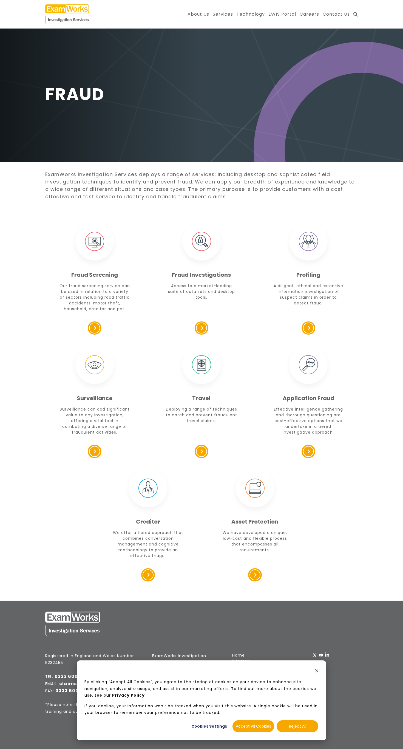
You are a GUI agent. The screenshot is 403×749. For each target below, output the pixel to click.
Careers (309, 14)
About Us (198, 14)
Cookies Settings (209, 726)
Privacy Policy (128, 695)
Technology (251, 14)
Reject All (297, 726)
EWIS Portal (282, 14)
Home (238, 655)
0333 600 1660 (73, 676)
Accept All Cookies (253, 726)
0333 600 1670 (73, 691)
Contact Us (336, 14)
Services (223, 14)
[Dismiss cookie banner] (317, 671)
